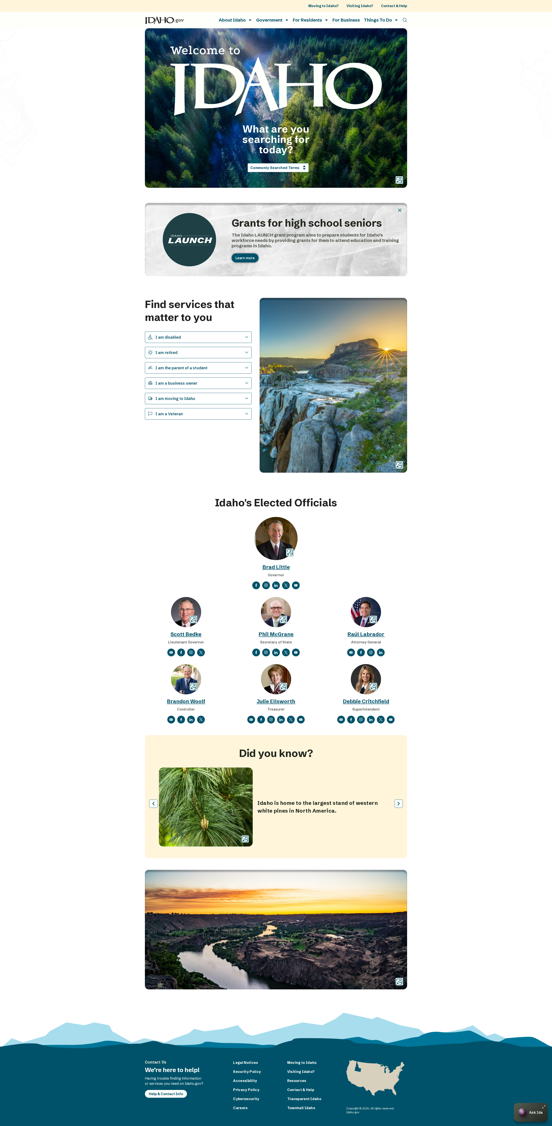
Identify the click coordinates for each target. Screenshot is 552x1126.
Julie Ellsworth (276, 701)
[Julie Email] (251, 719)
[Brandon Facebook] (181, 719)
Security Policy (247, 1071)
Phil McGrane (276, 634)
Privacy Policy (246, 1090)
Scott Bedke (186, 634)
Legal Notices (245, 1062)
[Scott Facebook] (181, 652)
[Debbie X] (381, 719)
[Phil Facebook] (256, 652)
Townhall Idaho (301, 1108)
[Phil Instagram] (266, 652)
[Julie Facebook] (261, 719)
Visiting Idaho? (360, 6)
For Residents (307, 20)
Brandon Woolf (186, 701)
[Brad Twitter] (286, 585)
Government (269, 20)
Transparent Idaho (302, 1099)
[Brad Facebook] (256, 585)
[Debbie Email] (341, 719)
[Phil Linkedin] (276, 652)
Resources (296, 1081)
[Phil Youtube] (296, 652)
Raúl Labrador (365, 634)
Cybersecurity (246, 1099)
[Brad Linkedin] (276, 585)
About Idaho (232, 20)
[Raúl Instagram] (371, 652)
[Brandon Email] (171, 719)
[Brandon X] (201, 719)
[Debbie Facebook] (351, 719)
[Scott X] (201, 652)
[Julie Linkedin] (281, 719)
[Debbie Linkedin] (371, 719)
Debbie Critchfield (366, 701)
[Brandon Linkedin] (191, 719)
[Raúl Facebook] (361, 652)
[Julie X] (291, 719)
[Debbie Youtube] (391, 719)
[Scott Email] (171, 652)
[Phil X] (286, 652)
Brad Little (276, 567)
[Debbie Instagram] (361, 719)
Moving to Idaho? (323, 6)
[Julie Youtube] (301, 719)
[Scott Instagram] (191, 652)
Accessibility (245, 1081)
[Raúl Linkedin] (381, 652)
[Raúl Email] (351, 652)
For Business (346, 20)
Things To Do (378, 20)
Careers (240, 1108)
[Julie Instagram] (271, 719)
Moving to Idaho (302, 1062)
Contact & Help (394, 6)
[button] (405, 20)
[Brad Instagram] (266, 585)
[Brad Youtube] (296, 585)
